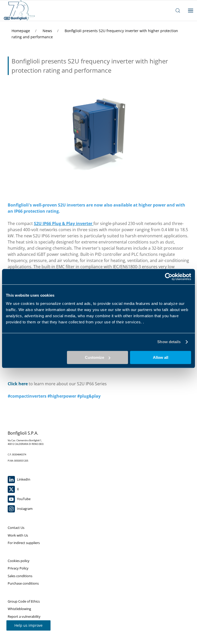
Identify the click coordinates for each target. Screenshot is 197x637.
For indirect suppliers (24, 542)
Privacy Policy (18, 568)
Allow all (160, 357)
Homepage (21, 30)
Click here (18, 384)
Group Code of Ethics (24, 601)
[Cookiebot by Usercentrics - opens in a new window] (168, 276)
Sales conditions (20, 576)
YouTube (23, 499)
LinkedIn (23, 479)
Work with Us (18, 535)
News (48, 30)
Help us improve (28, 625)
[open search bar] (177, 10)
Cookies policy (18, 560)
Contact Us (16, 527)
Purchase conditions (23, 583)
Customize (94, 357)
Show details (169, 342)
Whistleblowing (19, 608)
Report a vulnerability (24, 616)
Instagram (24, 508)
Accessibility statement (25, 624)
